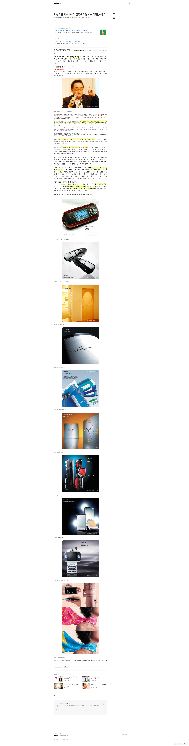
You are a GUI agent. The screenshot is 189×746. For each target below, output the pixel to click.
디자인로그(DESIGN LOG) (63, 703)
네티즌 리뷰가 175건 (99, 128)
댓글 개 (56, 696)
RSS (60, 733)
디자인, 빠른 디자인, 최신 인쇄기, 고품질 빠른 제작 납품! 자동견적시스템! (73, 32)
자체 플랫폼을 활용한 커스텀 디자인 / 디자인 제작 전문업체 (70, 43)
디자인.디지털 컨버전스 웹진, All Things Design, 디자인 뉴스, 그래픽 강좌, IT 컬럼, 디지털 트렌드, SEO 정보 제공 (78, 705)
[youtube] (64, 740)
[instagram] (60, 740)
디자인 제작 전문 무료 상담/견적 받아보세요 (67, 41)
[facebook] (54, 740)
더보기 (105, 674)
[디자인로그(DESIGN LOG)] (57, 3)
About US (56, 733)
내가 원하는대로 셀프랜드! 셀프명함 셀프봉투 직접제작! (71, 30)
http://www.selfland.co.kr (61, 28)
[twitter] (57, 740)
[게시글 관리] (61, 666)
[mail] (67, 740)
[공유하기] (59, 666)
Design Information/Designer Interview (62, 17)
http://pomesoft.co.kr (60, 39)
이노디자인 (64, 168)
